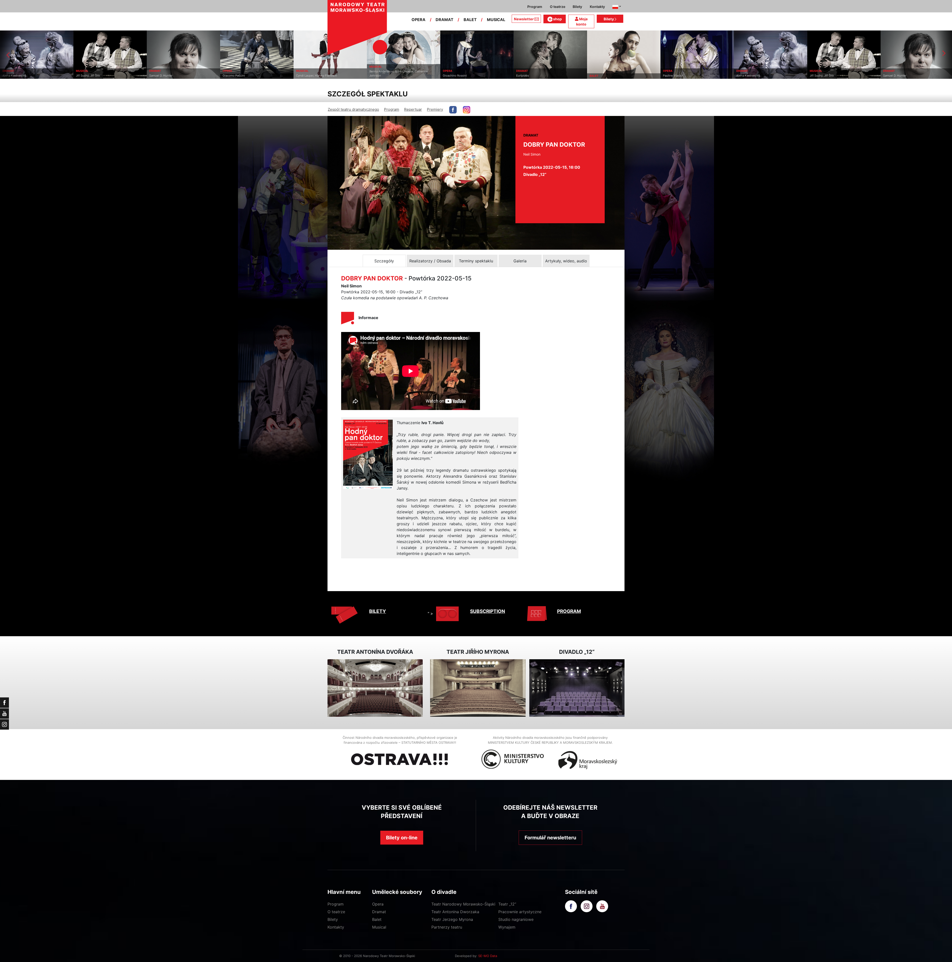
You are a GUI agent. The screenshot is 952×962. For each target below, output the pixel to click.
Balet (377, 919)
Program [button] (534, 6)
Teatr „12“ (507, 904)
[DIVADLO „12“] (577, 688)
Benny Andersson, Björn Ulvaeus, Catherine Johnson (275, 73)
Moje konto (582, 22)
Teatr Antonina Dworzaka (455, 911)
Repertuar (413, 109)
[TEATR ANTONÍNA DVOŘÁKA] (375, 688)
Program (391, 109)
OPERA (418, 19)
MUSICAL (496, 19)
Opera (378, 904)
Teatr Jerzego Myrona (452, 919)
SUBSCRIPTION (487, 611)
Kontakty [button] (597, 6)
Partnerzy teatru (446, 927)
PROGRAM (569, 611)
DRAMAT (444, 19)
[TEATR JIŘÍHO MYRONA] (477, 688)
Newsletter (524, 19)
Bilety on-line (401, 838)
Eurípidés (399, 75)
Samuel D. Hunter (38, 75)
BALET (470, 19)
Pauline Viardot (550, 75)
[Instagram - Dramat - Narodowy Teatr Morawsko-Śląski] (466, 109)
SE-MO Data (487, 956)
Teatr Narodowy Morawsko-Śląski (463, 904)
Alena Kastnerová (625, 75)
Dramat (379, 911)
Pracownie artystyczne (519, 911)
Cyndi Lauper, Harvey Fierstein (193, 75)
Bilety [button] (577, 6)
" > (430, 613)
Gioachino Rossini (332, 75)
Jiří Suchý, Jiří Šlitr (699, 75)
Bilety (609, 19)
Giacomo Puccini (111, 75)
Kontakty (335, 927)
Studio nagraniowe (516, 919)
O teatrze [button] (557, 6)
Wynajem (506, 927)
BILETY (377, 611)
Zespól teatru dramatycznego (353, 109)
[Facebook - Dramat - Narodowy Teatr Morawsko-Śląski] (453, 109)
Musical (379, 927)
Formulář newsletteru (550, 838)
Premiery (435, 109)
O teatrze (336, 911)
